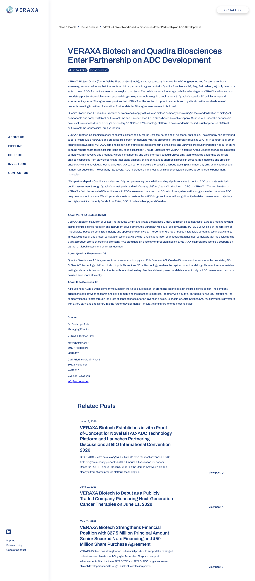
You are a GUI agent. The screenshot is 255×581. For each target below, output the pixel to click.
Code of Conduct (16, 550)
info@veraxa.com (78, 381)
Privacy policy (14, 545)
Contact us (233, 10)
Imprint (10, 540)
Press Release (89, 27)
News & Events (67, 27)
